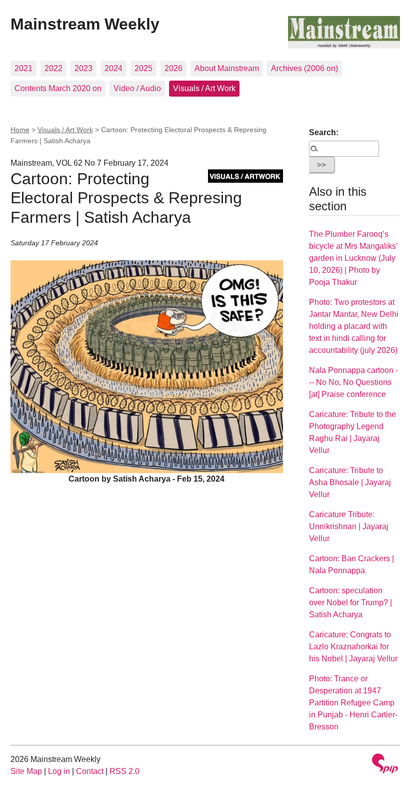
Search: (323, 132)
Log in (59, 771)
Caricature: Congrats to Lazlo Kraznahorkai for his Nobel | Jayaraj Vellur (353, 646)
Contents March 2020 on (58, 88)
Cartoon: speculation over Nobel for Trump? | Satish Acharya (350, 602)
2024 (113, 68)
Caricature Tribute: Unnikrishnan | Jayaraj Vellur (348, 526)
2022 (53, 68)
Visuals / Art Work (204, 88)
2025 (143, 68)
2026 (173, 68)
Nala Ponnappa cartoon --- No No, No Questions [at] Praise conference (353, 382)
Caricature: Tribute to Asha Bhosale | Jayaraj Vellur (350, 482)
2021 (23, 68)
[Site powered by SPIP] (385, 764)
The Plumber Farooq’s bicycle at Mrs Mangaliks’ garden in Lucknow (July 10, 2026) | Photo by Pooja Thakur (353, 258)
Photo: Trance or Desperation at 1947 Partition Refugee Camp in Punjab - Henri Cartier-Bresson (353, 702)
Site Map (26, 771)
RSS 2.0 (125, 771)
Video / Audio (137, 88)
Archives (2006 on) (304, 68)
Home (20, 130)
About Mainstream (226, 68)
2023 (83, 68)
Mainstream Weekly (85, 24)
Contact (90, 771)
